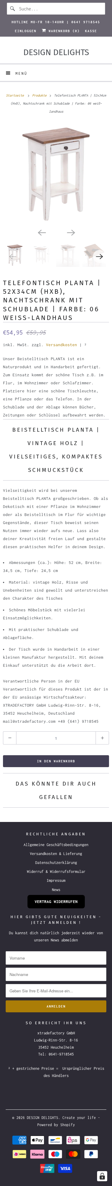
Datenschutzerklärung (56, 862)
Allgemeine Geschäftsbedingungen (56, 845)
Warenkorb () (63, 31)
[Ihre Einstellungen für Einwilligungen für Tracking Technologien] (102, 1176)
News (56, 889)
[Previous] (41, 232)
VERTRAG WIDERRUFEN (56, 901)
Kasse (91, 31)
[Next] (70, 232)
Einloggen (25, 31)
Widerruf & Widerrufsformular (56, 871)
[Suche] (13, 9)
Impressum (56, 880)
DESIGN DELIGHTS (42, 1118)
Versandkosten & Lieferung (56, 853)
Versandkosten (61, 344)
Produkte (40, 95)
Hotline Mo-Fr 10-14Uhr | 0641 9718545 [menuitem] (56, 22)
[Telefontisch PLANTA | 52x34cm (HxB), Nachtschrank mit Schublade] (56, 174)
